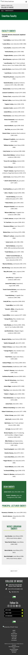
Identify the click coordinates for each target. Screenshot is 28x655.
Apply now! (8, 610)
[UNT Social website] (19, 606)
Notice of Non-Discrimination (14, 646)
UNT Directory (14, 635)
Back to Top (14, 571)
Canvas (14, 632)
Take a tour (8, 613)
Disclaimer (14, 645)
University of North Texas (6, 5)
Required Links (14, 650)
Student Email (14, 633)
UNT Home (14, 652)
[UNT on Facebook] (8, 606)
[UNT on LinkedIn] (14, 606)
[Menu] (26, 1)
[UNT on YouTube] (17, 606)
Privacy (14, 647)
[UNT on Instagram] (11, 606)
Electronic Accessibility (14, 649)
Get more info (8, 616)
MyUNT (14, 630)
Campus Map (14, 636)
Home (2, 10)
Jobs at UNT (14, 638)
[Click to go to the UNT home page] (7, 1)
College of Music (7, 7)
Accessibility (14, 640)
